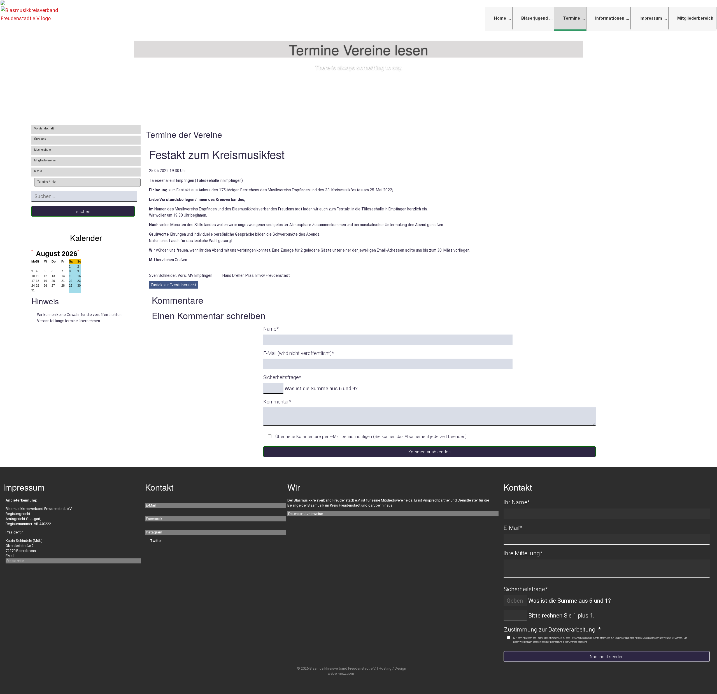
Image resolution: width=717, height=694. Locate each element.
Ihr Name (517, 502)
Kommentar (277, 402)
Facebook (154, 519)
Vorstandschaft (44, 128)
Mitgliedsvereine (44, 160)
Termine (571, 18)
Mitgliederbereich (695, 18)
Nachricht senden (606, 656)
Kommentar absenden (429, 451)
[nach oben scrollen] (702, 672)
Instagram (154, 532)
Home (500, 18)
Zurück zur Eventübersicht (173, 285)
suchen (83, 211)
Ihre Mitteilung (523, 553)
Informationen (609, 18)
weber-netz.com (341, 673)
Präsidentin (15, 561)
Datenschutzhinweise (305, 514)
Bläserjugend (534, 18)
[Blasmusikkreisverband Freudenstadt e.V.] (36, 14)
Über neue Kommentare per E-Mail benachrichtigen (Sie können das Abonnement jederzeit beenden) (371, 436)
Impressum (650, 18)
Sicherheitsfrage (282, 377)
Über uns (40, 139)
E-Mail (151, 505)
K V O (38, 171)
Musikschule (42, 150)
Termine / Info (46, 182)
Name (271, 329)
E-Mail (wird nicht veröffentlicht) (298, 353)
